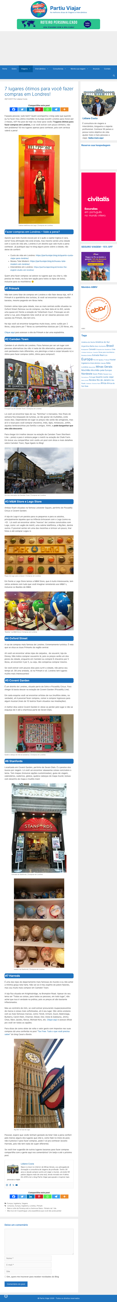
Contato (107, 69)
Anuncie (96, 69)
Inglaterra (17, 1203)
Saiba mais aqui (96, 138)
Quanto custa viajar (105, 377)
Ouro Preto (98, 374)
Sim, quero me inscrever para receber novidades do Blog (32, 1277)
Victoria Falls (96, 383)
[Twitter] (22, 109)
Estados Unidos (86, 355)
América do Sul (102, 342)
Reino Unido (84, 380)
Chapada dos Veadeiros (103, 349)
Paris (110, 374)
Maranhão (92, 367)
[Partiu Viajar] (38, 9)
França (106, 360)
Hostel (113, 360)
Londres (32, 1206)
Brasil (110, 345)
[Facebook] (14, 109)
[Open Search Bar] (114, 75)
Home (4, 69)
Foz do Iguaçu (98, 360)
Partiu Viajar (65, 8)
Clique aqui (10, 332)
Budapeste (84, 349)
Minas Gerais (104, 366)
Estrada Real (98, 355)
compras (10, 1206)
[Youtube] (17, 1185)
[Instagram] (7, 1185)
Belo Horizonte (100, 346)
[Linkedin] (31, 109)
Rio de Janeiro (104, 380)
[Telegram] (56, 109)
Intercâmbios (40, 69)
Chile (113, 349)
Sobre (14, 69)
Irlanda (103, 363)
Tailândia (88, 383)
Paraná (105, 374)
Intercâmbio (95, 363)
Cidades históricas (86, 352)
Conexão (95, 352)
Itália (108, 363)
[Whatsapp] (48, 109)
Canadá (92, 349)
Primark (40, 1206)
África (103, 383)
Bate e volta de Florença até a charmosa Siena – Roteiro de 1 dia (31, 1208)
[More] (64, 109)
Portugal (92, 377)
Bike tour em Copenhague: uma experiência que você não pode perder (34, 1211)
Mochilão (85, 370)
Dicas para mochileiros (106, 352)
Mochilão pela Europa (101, 370)
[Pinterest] (39, 109)
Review (92, 380)
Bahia (92, 346)
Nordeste (86, 373)
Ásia (86, 386)
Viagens (24, 69)
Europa (10, 1203)
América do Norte (88, 342)
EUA (105, 355)
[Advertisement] (58, 48)
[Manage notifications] (6, 1296)
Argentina (85, 346)
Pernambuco (85, 377)
